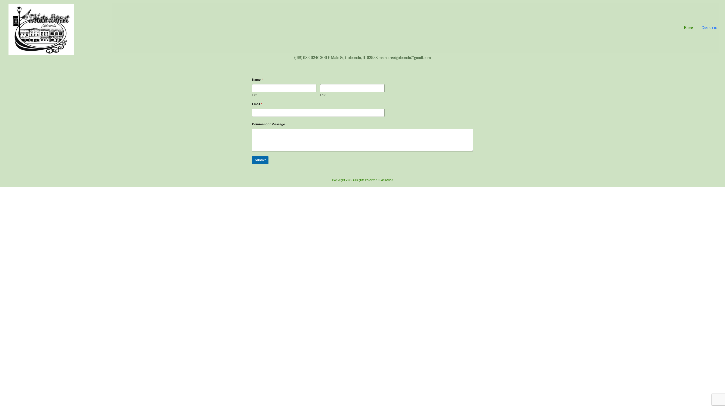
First (254, 95)
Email (257, 104)
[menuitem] (688, 28)
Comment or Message (268, 124)
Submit (260, 160)
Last (322, 95)
